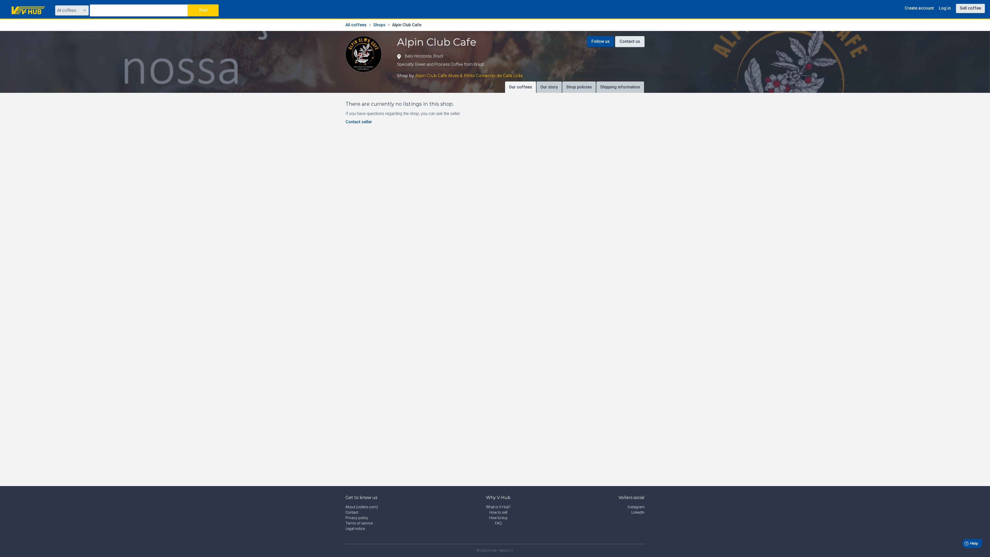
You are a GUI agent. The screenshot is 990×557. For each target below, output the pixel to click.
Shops (379, 24)
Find (203, 10)
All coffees (66, 10)
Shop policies (579, 87)
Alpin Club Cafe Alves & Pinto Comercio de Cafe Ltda (469, 75)
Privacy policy (356, 518)
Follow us (600, 41)
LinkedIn (638, 512)
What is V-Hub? (498, 507)
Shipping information (620, 87)
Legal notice (355, 529)
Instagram (636, 507)
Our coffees (520, 87)
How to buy (498, 518)
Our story (549, 87)
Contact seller (358, 121)
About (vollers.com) (361, 507)
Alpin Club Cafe (406, 24)
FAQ (498, 523)
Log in (945, 8)
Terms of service (359, 523)
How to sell (498, 512)
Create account (919, 8)
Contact (351, 512)
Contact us (630, 41)
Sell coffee (970, 8)
